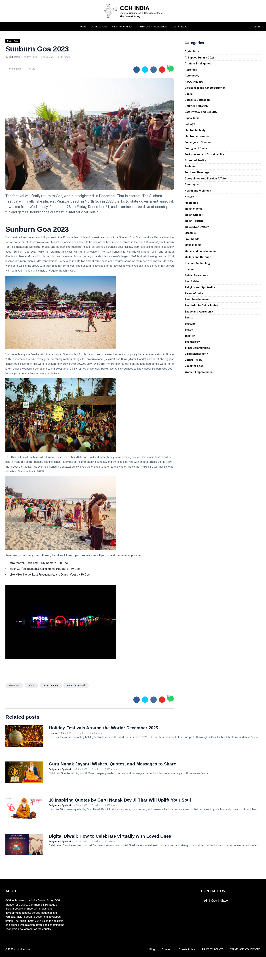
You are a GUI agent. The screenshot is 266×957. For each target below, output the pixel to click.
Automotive (192, 75)
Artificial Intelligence (153, 26)
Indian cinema (193, 208)
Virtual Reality (193, 360)
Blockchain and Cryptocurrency (205, 87)
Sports (189, 317)
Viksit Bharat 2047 (123, 26)
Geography (192, 184)
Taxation (190, 335)
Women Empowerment (199, 372)
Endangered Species (198, 142)
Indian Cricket (193, 214)
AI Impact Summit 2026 (199, 57)
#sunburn (14, 685)
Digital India (179, 26)
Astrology (191, 69)
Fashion (190, 166)
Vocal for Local (194, 366)
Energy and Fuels (196, 148)
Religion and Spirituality (200, 287)
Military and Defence (198, 257)
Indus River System (197, 227)
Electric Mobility (195, 130)
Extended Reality (195, 160)
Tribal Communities (197, 348)
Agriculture (99, 26)
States (189, 329)
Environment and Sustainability (204, 154)
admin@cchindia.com (217, 900)
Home (83, 26)
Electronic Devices (197, 136)
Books (189, 94)
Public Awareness (196, 275)
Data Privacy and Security (201, 112)
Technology (192, 341)
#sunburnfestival (76, 685)
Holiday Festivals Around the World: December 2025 (103, 727)
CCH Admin (14, 57)
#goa (31, 685)
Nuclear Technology (198, 263)
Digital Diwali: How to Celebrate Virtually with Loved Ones (110, 836)
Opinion (190, 269)
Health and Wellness (198, 190)
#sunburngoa (51, 685)
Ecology (190, 124)
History (189, 196)
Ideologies (191, 202)
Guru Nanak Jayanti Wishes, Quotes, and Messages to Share (112, 763)
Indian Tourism (194, 220)
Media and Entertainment (201, 251)
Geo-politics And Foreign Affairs (206, 178)
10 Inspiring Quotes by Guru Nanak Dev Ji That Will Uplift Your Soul (120, 800)
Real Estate (192, 281)
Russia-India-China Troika (201, 305)
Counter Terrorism (196, 106)
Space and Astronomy (199, 311)
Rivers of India (194, 293)
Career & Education (197, 99)
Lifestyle (190, 233)
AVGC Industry (194, 81)
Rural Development (197, 299)
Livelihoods (192, 239)
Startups (190, 323)
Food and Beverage (197, 172)
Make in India (193, 245)
